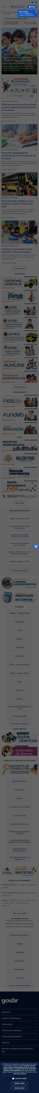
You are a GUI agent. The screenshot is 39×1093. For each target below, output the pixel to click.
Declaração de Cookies (19, 1073)
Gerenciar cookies (21, 1078)
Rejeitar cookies (19, 1083)
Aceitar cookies (19, 1088)
